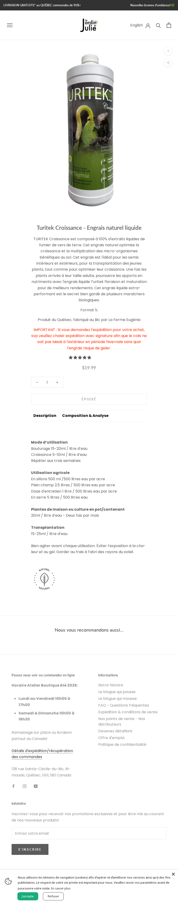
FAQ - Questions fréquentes (123, 705)
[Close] (173, 874)
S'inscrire (30, 849)
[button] (80, 357)
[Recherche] (158, 25)
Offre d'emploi (111, 737)
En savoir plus (60, 888)
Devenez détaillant (115, 731)
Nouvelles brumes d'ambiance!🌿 (152, 5)
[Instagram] (24, 786)
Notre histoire (110, 685)
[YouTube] (36, 786)
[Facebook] (13, 786)
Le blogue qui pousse (117, 691)
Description (44, 415)
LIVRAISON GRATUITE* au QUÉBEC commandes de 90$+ (42, 5)
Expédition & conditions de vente (128, 712)
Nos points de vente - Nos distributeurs (121, 721)
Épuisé (89, 399)
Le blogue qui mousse (117, 698)
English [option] (136, 25)
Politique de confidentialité (122, 744)
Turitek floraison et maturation (118, 281)
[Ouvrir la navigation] (10, 25)
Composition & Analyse (85, 415)
